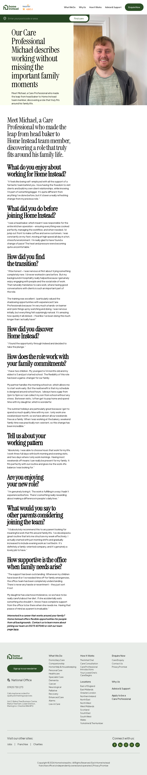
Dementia (53, 680)
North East (85, 699)
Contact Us (117, 663)
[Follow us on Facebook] (114, 745)
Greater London (88, 693)
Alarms (52, 700)
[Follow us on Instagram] (126, 745)
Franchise (23, 744)
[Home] (11, 7)
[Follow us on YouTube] (131, 745)
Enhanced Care (56, 697)
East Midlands (86, 689)
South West (85, 716)
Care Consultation (89, 663)
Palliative (53, 690)
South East (85, 713)
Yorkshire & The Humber (91, 723)
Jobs (9, 744)
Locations (85, 681)
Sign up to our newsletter (25, 668)
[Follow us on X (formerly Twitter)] (137, 745)
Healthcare (54, 673)
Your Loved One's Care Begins (88, 674)
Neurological (55, 687)
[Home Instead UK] (15, 656)
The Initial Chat (87, 660)
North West (85, 703)
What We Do (70, 7)
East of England (87, 686)
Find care (79, 18)
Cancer (52, 684)
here (15, 629)
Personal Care (55, 670)
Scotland (84, 710)
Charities (38, 744)
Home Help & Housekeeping (62, 667)
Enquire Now (134, 7)
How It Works (95, 7)
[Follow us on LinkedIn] (120, 745)
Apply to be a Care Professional (121, 697)
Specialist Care (56, 677)
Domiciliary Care (57, 660)
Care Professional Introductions (88, 668)
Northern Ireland (88, 696)
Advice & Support (113, 7)
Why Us (82, 7)
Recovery (53, 694)
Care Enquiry (118, 660)
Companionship (56, 663)
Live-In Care (54, 704)
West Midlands (87, 706)
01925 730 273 (15, 687)
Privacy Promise (119, 667)
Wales (83, 720)
